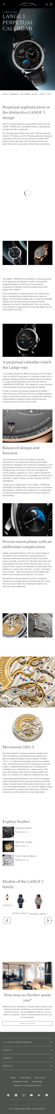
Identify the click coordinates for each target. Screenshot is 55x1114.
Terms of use (40, 1078)
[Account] (47, 4)
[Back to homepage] (27, 4)
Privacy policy (25, 1078)
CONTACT (7, 1050)
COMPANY (8, 1058)
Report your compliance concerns (27, 1085)
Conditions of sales (20, 1082)
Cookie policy (37, 1082)
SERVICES (7, 1066)
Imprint (13, 1078)
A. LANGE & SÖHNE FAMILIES (17, 1042)
